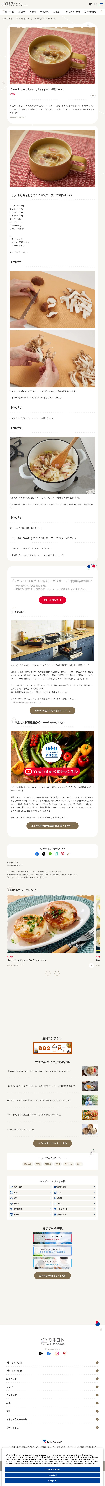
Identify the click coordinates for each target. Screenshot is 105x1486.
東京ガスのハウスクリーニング (68, 1447)
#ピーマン (68, 1164)
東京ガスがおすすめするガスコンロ (51, 710)
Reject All (52, 1475)
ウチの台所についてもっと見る (52, 1143)
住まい (58, 11)
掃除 (23, 11)
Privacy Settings (52, 1469)
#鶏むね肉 (28, 1164)
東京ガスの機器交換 (88, 1447)
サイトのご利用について (24, 877)
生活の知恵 (91, 11)
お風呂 (46, 11)
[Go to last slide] (3, 12)
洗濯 (34, 11)
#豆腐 (58, 1164)
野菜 (13, 94)
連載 (8, 1411)
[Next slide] (102, 12)
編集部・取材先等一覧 (16, 1419)
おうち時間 (12, 1431)
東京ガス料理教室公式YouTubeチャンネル (51, 825)
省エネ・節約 (74, 11)
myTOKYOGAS (14, 1447)
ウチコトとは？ (13, 1427)
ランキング (11, 1395)
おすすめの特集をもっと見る (52, 1275)
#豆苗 (38, 1164)
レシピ (11, 12)
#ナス (79, 1164)
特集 (8, 1403)
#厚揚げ (48, 1164)
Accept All (52, 1480)
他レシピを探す (51, 599)
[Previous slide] (48, 973)
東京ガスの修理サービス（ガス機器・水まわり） (38, 1447)
